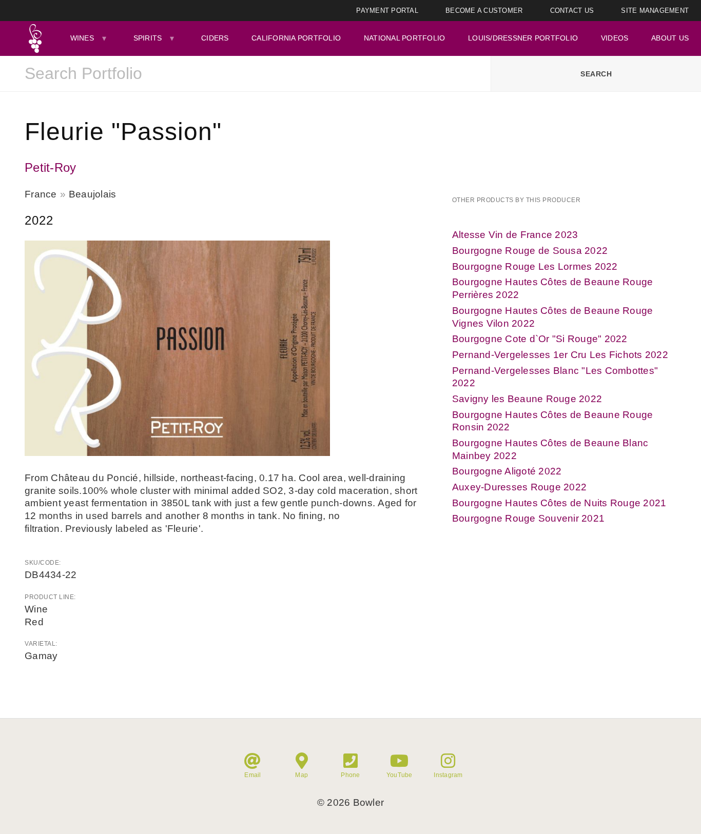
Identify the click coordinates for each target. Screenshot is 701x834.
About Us (670, 38)
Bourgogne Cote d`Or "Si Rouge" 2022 (540, 338)
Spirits (147, 38)
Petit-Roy (50, 167)
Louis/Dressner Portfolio (523, 38)
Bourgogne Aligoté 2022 (507, 471)
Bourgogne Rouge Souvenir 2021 (528, 518)
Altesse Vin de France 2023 (515, 234)
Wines (82, 38)
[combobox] (245, 74)
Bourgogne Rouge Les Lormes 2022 (535, 266)
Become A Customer (483, 10)
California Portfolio (296, 38)
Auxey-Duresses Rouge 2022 (519, 487)
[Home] (35, 38)
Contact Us (572, 10)
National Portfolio (404, 38)
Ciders (215, 38)
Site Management (655, 10)
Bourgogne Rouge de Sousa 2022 (530, 250)
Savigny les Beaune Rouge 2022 (527, 398)
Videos (615, 38)
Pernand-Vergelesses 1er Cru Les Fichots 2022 (560, 354)
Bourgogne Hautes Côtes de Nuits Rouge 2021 (559, 503)
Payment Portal (387, 10)
